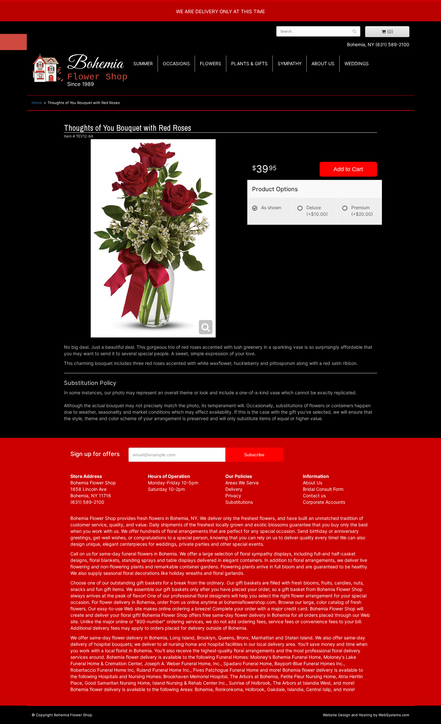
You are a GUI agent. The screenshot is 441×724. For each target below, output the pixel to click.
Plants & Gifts (249, 63)
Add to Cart (348, 169)
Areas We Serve (242, 482)
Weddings (356, 63)
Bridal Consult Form (323, 489)
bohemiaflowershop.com (250, 602)
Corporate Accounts (324, 502)
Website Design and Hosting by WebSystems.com (366, 715)
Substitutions (239, 502)
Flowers (210, 63)
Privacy (233, 495)
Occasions (176, 63)
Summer (143, 63)
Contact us (314, 495)
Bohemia (97, 70)
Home (37, 102)
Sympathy (290, 63)
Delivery (233, 489)
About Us (312, 482)
